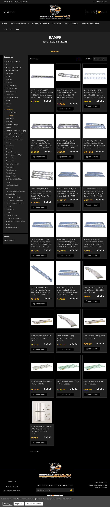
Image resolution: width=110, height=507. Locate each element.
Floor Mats (9, 167)
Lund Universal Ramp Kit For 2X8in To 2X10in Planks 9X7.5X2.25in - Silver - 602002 (41, 430)
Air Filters (9, 122)
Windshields (10, 119)
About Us (56, 23)
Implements (10, 94)
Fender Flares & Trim (13, 164)
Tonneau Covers (11, 215)
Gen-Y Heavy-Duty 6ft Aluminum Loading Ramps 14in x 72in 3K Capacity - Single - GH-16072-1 (40, 291)
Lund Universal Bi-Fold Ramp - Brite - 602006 (42, 382)
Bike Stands (13, 112)
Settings (7, 503)
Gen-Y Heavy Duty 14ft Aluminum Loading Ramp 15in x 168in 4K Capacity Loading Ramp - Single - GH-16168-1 (42, 94)
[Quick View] (50, 68)
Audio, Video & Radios (13, 67)
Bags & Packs (10, 73)
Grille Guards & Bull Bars (14, 179)
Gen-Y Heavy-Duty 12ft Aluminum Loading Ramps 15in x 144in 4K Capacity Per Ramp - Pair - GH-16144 (94, 144)
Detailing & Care (11, 88)
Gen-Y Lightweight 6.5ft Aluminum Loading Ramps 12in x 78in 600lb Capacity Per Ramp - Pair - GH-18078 (94, 94)
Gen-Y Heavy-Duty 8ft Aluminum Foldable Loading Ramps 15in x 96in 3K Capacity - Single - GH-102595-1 (67, 95)
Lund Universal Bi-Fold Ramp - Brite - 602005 (68, 382)
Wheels (8, 224)
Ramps (11, 116)
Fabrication (10, 161)
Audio (8, 64)
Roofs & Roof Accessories (14, 203)
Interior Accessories (12, 185)
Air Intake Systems (12, 125)
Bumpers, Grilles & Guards (14, 140)
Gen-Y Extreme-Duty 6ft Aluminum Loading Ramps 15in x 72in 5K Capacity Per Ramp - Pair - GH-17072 (41, 243)
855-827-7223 (102, 2)
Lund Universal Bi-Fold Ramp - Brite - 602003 (94, 382)
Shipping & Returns (90, 23)
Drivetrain (9, 149)
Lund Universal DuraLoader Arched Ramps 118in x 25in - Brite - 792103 (94, 290)
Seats (8, 100)
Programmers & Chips (13, 197)
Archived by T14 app (13, 61)
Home (4, 23)
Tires (8, 212)
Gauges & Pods (11, 176)
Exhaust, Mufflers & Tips (14, 155)
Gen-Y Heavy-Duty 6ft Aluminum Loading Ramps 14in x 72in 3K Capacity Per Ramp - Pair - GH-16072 (67, 291)
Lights (8, 188)
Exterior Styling (11, 158)
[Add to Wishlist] (50, 73)
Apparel (8, 128)
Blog (18, 29)
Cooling (8, 143)
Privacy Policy (71, 23)
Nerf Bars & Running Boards (15, 191)
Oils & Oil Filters (11, 194)
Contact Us (7, 29)
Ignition (8, 182)
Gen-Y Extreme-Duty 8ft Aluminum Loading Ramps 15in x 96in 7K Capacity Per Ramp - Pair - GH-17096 (94, 192)
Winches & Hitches (12, 227)
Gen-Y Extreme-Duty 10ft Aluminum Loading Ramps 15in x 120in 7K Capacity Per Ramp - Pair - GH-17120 (67, 192)
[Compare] (50, 78)
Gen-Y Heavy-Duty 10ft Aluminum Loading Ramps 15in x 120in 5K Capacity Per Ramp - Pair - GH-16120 (41, 144)
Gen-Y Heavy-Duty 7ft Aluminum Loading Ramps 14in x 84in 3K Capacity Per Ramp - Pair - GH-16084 (67, 144)
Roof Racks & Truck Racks (14, 200)
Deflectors (9, 146)
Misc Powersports (12, 97)
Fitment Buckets (39, 23)
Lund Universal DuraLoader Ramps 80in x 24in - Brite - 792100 (41, 338)
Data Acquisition (11, 85)
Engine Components (12, 152)
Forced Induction (11, 170)
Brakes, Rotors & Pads (13, 137)
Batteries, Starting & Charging (16, 131)
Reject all (18, 503)
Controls (9, 82)
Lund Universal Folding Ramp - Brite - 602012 (94, 336)
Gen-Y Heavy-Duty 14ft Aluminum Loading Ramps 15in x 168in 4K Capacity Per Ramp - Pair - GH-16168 (68, 243)
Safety (8, 206)
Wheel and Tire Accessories (15, 221)
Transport (9, 109)
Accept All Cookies (34, 503)
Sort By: (89, 59)
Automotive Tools (12, 70)
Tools (8, 106)
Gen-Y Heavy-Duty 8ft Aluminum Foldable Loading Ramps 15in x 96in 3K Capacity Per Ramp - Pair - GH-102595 (41, 194)
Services (9, 103)
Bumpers (9, 79)
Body (8, 76)
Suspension (10, 209)
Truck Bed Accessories (13, 218)
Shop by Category (19, 23)
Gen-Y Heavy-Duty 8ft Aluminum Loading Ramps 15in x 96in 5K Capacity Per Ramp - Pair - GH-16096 (94, 243)
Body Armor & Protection (14, 134)
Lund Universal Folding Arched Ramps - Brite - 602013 (66, 338)
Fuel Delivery (10, 173)
